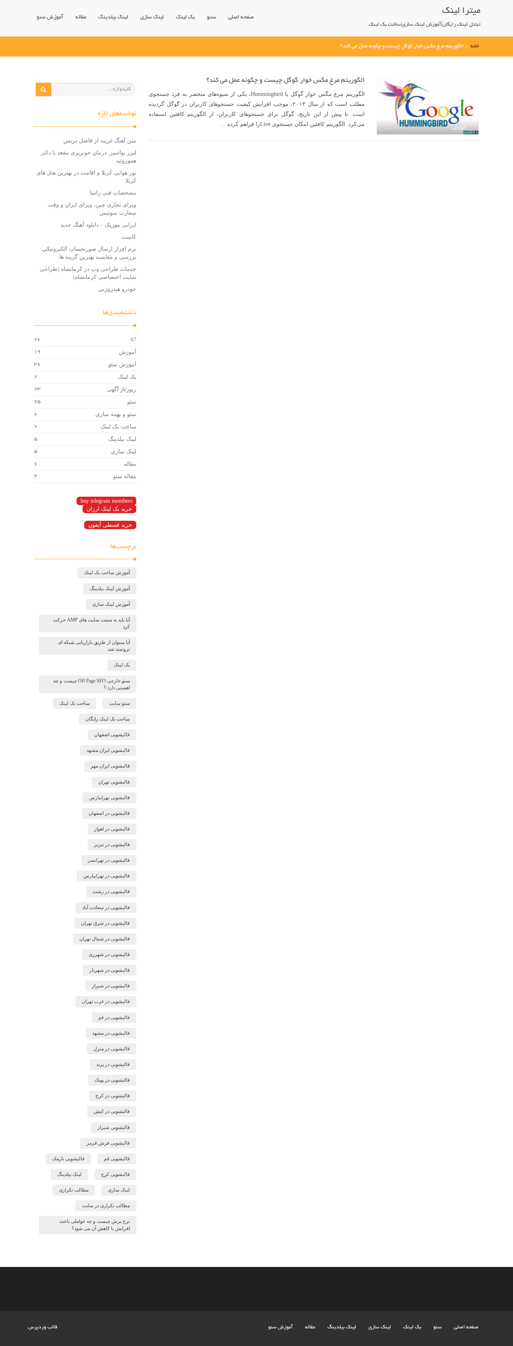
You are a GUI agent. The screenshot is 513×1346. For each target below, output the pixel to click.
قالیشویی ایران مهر (110, 766)
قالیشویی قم (117, 1158)
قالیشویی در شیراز (111, 986)
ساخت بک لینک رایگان (107, 719)
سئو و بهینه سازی (115, 414)
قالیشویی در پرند (113, 1064)
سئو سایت (119, 703)
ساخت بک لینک (118, 427)
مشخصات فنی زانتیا (113, 193)
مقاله (80, 17)
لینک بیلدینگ (113, 17)
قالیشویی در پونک (112, 1080)
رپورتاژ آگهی (121, 389)
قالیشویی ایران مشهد (108, 750)
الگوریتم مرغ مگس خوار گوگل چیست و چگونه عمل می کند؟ (285, 80)
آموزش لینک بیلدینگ (110, 588)
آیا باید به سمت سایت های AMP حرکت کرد (91, 623)
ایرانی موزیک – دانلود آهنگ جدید (98, 225)
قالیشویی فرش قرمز (108, 1143)
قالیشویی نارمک (68, 1158)
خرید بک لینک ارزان (109, 509)
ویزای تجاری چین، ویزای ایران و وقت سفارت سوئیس (92, 209)
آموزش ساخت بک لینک (107, 572)
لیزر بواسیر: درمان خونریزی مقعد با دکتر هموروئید (88, 157)
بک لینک (185, 17)
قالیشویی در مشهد (111, 1033)
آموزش (127, 352)
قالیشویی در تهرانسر (109, 860)
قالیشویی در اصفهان (109, 813)
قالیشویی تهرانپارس (109, 797)
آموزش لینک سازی (111, 604)
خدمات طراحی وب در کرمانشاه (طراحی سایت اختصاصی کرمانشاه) (88, 273)
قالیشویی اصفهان (112, 734)
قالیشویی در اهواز (112, 829)
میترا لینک (461, 11)
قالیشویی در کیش (112, 1111)
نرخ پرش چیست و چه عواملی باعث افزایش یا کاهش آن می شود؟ (94, 1224)
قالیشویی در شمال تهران (104, 939)
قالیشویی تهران (114, 782)
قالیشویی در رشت (111, 891)
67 (133, 340)
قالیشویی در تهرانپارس (106, 876)
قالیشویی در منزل (111, 1049)
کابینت (128, 237)
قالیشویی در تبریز (112, 844)
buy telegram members (106, 501)
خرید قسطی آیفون (110, 525)
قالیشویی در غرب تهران (106, 1001)
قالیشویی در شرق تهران (105, 923)
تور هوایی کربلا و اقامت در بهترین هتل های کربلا (86, 177)
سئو (211, 17)
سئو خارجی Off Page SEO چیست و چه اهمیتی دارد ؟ (91, 684)
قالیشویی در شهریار (109, 970)
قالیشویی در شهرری (109, 954)
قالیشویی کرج (115, 1174)
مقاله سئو (124, 476)
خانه (475, 46)
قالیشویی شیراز (113, 1127)
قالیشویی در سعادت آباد (106, 907)
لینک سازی (152, 17)
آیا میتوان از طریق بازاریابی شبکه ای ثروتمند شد (94, 646)
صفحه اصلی (241, 17)
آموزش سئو (49, 17)
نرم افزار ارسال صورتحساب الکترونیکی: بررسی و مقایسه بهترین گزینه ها (88, 253)
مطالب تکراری (74, 1190)
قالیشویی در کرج (112, 1095)
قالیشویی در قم (114, 1017)
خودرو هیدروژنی (117, 289)
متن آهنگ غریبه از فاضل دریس (99, 141)
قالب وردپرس (42, 1327)
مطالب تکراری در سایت (106, 1205)
